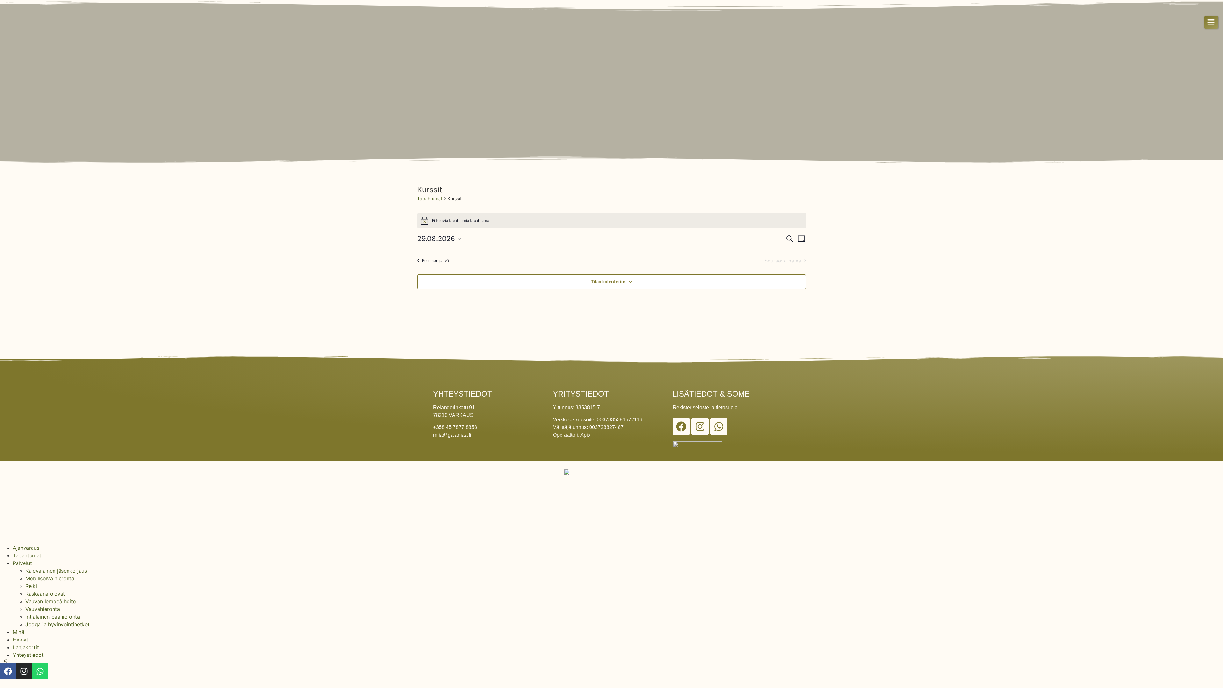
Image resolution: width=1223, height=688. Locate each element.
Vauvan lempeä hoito (50, 601)
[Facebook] (681, 426)
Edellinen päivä (435, 260)
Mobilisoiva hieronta (49, 578)
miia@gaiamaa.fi (452, 435)
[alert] (611, 220)
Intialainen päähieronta (52, 616)
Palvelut (22, 563)
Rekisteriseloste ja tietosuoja (705, 407)
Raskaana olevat (45, 594)
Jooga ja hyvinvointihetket (57, 624)
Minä (18, 632)
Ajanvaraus (26, 548)
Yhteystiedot (28, 655)
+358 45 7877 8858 (455, 427)
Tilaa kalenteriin (608, 281)
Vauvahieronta (42, 609)
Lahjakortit (26, 647)
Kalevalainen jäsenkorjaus (56, 571)
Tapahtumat (429, 198)
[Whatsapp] (718, 426)
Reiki (31, 586)
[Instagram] (700, 426)
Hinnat (20, 639)
